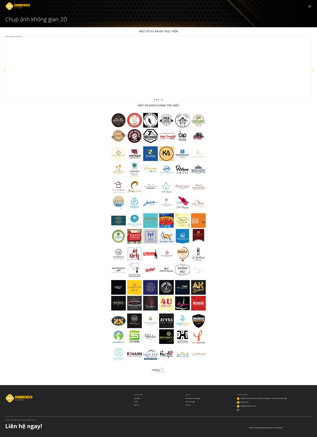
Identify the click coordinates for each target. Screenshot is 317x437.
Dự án (136, 402)
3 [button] (158, 100)
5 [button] (162, 100)
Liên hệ (136, 405)
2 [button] (156, 100)
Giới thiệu (137, 398)
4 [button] (160, 100)
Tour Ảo (188, 405)
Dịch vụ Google (190, 402)
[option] (158, 68)
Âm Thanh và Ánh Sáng (192, 398)
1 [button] (154, 100)
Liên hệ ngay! (23, 426)
